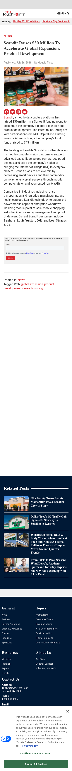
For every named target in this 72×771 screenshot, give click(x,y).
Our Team (40, 659)
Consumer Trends (44, 619)
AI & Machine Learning (47, 629)
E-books (5, 673)
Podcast (6, 633)
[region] (36, 738)
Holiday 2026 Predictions (26, 21)
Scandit (8, 117)
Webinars (6, 659)
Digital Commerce (44, 638)
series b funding (32, 288)
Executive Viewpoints (12, 629)
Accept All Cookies (36, 764)
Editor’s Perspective (11, 624)
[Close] (68, 711)
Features (6, 619)
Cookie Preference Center (36, 753)
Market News (42, 615)
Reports (5, 668)
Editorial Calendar (44, 664)
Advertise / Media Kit (46, 668)
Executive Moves (44, 624)
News (8, 36)
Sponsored (7, 643)
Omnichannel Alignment (48, 643)
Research (6, 664)
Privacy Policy (29, 745)
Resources (7, 638)
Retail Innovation (44, 633)
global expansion (32, 284)
